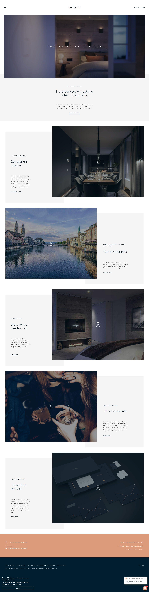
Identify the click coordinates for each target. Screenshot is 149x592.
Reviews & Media (25, 568)
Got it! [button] (18, 588)
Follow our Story (38, 568)
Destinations (21, 565)
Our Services (31, 565)
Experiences (41, 565)
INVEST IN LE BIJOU (51, 568)
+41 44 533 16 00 (124, 546)
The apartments (10, 565)
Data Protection (138, 549)
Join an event (61, 565)
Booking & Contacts (12, 568)
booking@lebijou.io (137, 546)
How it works (11, 579)
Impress (127, 549)
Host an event (51, 565)
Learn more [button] (19, 584)
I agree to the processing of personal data (17, 548)
